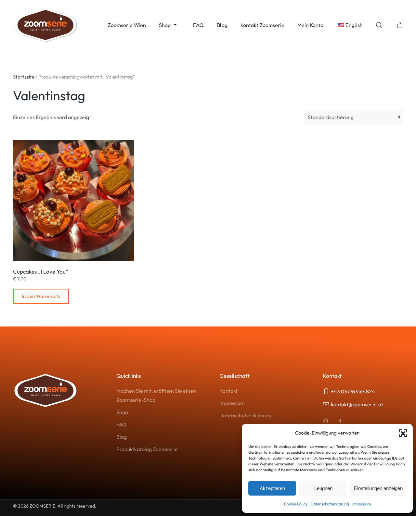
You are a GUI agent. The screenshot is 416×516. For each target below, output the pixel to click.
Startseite (23, 77)
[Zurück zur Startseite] (45, 24)
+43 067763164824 (353, 391)
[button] (403, 433)
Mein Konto (310, 25)
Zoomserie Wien (127, 25)
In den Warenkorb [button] (41, 296)
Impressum (361, 503)
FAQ (198, 25)
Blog (222, 25)
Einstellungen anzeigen (378, 488)
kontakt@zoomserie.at (357, 404)
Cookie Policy (295, 503)
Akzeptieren (272, 488)
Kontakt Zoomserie (262, 25)
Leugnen (323, 488)
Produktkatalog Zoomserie (147, 449)
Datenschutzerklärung (330, 503)
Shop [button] (165, 25)
